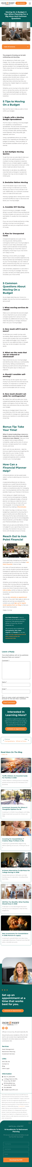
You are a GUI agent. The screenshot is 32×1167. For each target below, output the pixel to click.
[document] (16, 583)
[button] (29, 1122)
